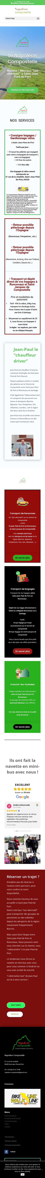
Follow (12, 1152)
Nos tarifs (16, 1005)
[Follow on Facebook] (6, 1152)
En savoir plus (22, 557)
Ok (23, 1174)
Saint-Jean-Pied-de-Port (23, 142)
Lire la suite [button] (11, 825)
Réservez (15, 1014)
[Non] (42, 1170)
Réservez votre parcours (22, 90)
